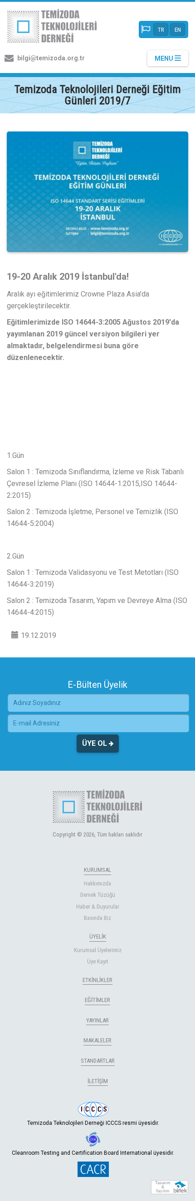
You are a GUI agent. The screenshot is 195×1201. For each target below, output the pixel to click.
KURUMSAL (97, 869)
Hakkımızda (97, 883)
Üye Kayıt (97, 961)
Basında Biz (97, 917)
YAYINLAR (97, 1020)
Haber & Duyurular (97, 906)
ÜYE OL (95, 743)
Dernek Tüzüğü (97, 894)
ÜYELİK (97, 936)
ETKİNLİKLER (97, 980)
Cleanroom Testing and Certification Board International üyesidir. (93, 1153)
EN (178, 29)
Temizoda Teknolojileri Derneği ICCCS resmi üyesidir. (93, 1123)
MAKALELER (97, 1040)
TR (161, 29)
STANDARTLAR (98, 1060)
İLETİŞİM (98, 1081)
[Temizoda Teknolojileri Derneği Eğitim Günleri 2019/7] (97, 191)
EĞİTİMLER (97, 1000)
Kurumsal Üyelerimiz (98, 950)
